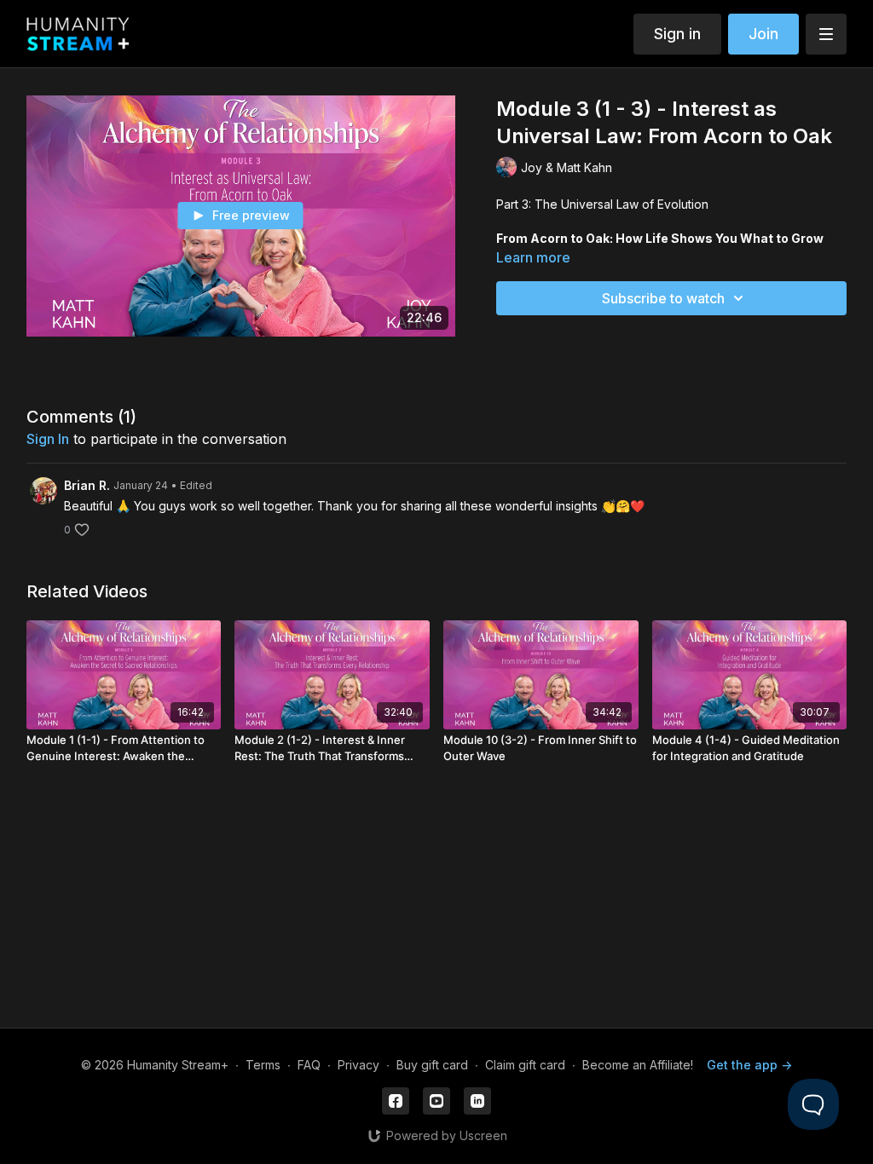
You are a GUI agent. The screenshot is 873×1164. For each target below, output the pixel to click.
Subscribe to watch (663, 298)
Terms (263, 1064)
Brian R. (87, 485)
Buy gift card (432, 1064)
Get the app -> (749, 1064)
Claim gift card (525, 1064)
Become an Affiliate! (637, 1064)
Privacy (358, 1064)
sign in (47, 438)
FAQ (309, 1064)
